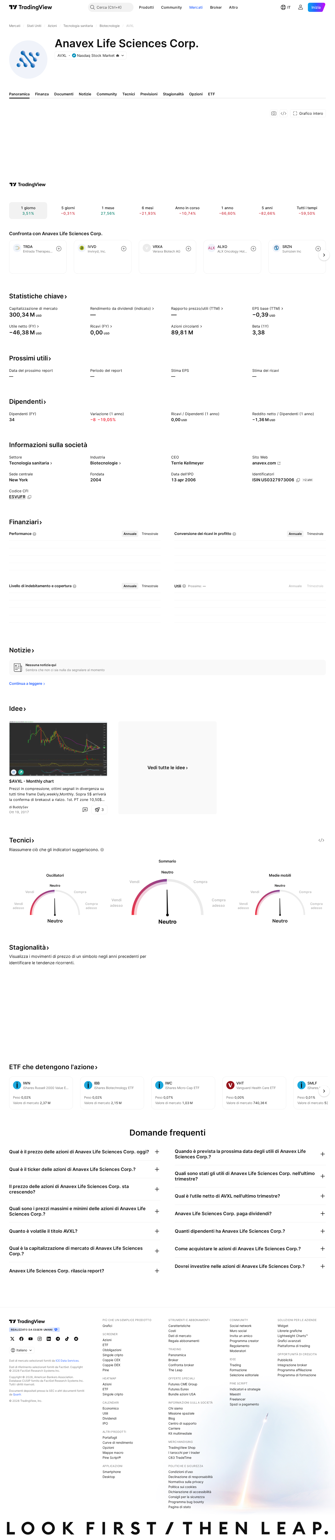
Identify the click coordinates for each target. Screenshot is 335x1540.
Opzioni (108, 1447)
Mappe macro (113, 1452)
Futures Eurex (178, 1389)
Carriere (174, 1428)
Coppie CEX (111, 1360)
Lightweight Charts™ (293, 1336)
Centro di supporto (182, 1423)
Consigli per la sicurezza (186, 1497)
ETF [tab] (211, 94)
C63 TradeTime (179, 1457)
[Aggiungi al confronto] (59, 249)
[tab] (130, 534)
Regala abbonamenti (183, 1341)
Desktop (109, 1477)
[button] (157, 7)
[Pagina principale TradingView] (30, 7)
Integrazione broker (292, 1365)
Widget (283, 1326)
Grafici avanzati (289, 1341)
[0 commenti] (85, 809)
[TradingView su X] (12, 1339)
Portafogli (110, 1437)
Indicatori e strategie (245, 1389)
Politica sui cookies (182, 1487)
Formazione (238, 1370)
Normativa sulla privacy (186, 1482)
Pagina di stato (179, 1507)
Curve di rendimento (118, 1442)
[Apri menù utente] (300, 7)
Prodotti (146, 7)
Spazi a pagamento (244, 1404)
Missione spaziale (181, 1413)
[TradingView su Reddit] (76, 1339)
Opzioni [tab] (196, 94)
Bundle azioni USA (182, 1394)
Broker (216, 7)
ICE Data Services (67, 1360)
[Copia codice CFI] (29, 497)
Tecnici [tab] (128, 94)
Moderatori (238, 1351)
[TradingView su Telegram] (58, 1339)
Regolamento (239, 1346)
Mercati (196, 7)
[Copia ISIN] (298, 480)
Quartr (17, 1394)
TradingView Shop (182, 1447)
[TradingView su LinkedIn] (49, 1339)
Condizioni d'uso (180, 1472)
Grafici (107, 1326)
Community (171, 7)
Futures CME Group (182, 1384)
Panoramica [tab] (19, 94)
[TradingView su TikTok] (67, 1339)
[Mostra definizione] (61, 308)
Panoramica (177, 1355)
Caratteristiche (179, 1326)
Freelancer (237, 1399)
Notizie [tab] (85, 94)
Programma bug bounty (186, 1502)
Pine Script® (112, 1457)
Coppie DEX (111, 1365)
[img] (118, 55)
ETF (105, 1345)
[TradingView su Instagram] (39, 1339)
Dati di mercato (179, 1336)
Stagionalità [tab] (173, 94)
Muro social (238, 1331)
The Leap (175, 1370)
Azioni (107, 1340)
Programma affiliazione (295, 1370)
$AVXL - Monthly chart (31, 781)
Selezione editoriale (244, 1375)
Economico (111, 1408)
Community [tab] (107, 94)
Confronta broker (181, 1365)
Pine (106, 1370)
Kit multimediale (180, 1433)
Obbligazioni (112, 1350)
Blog (171, 1418)
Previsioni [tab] (148, 94)
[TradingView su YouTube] (30, 1339)
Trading (235, 1365)
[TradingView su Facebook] (21, 1339)
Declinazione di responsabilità (190, 1477)
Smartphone (112, 1472)
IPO (105, 1423)
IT (289, 7)
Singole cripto (113, 1355)
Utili (105, 1413)
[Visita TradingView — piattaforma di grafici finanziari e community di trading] (27, 184)
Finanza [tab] (42, 94)
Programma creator (244, 1341)
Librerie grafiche (290, 1331)
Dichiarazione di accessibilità (189, 1492)
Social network (241, 1326)
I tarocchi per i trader (184, 1452)
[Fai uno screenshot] (274, 113)
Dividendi (109, 1418)
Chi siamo (175, 1408)
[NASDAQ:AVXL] (13, 772)
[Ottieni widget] (283, 113)
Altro (233, 7)
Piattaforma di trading (294, 1346)
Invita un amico (241, 1336)
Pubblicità (285, 1360)
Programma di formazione (297, 1375)
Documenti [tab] (63, 94)
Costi (172, 1331)
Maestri (235, 1394)
